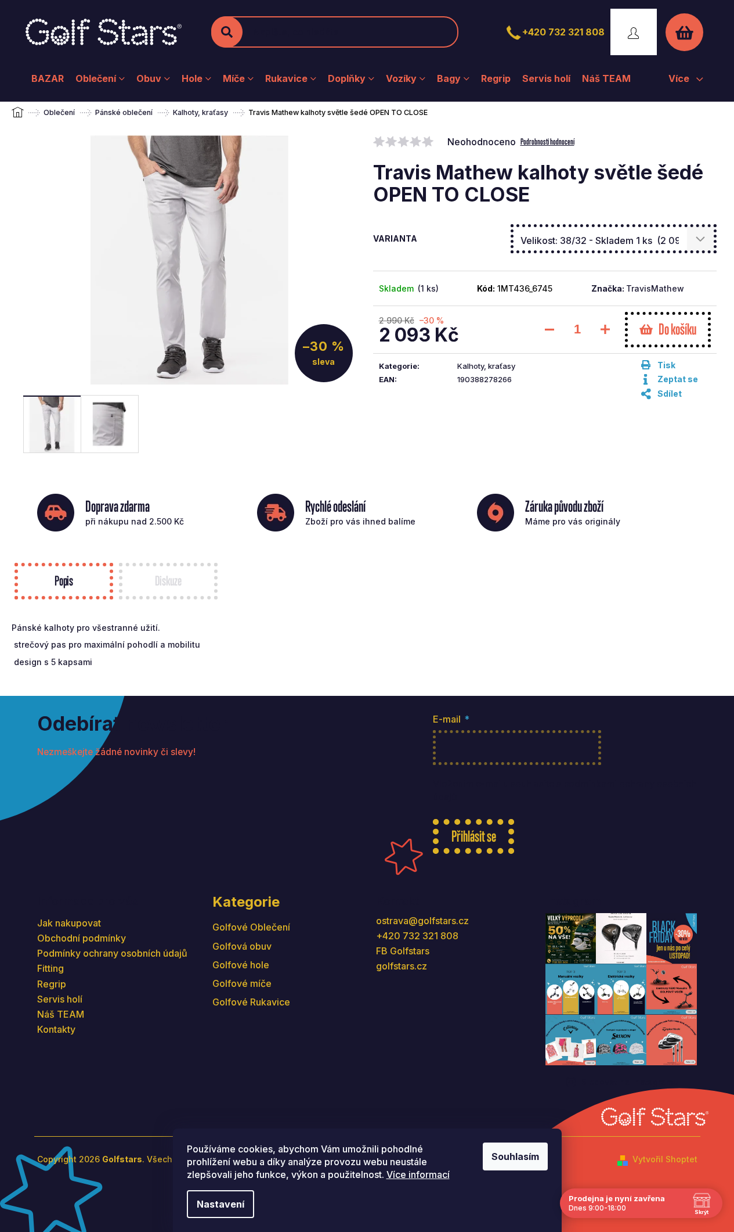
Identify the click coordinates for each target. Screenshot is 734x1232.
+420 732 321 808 (563, 32)
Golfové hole (240, 965)
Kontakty (56, 1029)
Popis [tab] (64, 580)
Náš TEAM (60, 1014)
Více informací (418, 1174)
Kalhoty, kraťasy (486, 366)
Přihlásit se (473, 836)
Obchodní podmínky (81, 938)
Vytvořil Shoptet (664, 1159)
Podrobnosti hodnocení (547, 141)
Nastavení (220, 1204)
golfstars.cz (401, 966)
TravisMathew (655, 288)
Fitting (50, 968)
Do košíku (677, 329)
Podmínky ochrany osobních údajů (112, 953)
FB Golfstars (402, 951)
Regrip (51, 984)
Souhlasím (515, 1156)
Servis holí (59, 999)
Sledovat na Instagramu (629, 1082)
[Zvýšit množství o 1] (605, 329)
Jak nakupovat (69, 923)
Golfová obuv (242, 946)
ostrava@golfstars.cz (422, 920)
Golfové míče (242, 983)
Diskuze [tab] (168, 580)
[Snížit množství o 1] (549, 329)
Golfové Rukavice (251, 1002)
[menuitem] (48, 78)
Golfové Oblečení (251, 927)
